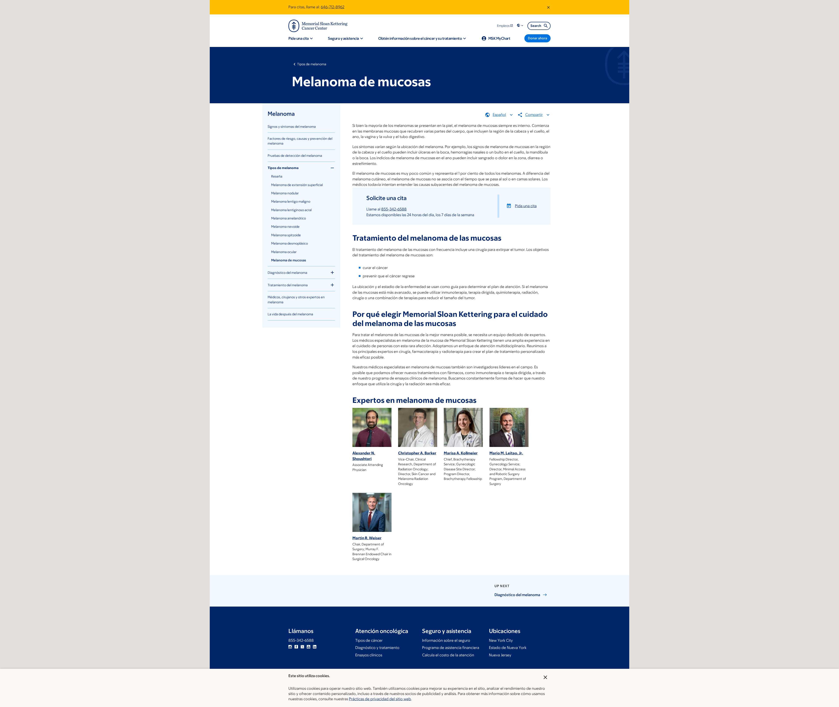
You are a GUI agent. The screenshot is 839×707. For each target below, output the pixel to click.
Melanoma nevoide (285, 226)
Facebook (296, 646)
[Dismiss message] (548, 7)
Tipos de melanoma (311, 64)
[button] (520, 26)
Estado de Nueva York (507, 647)
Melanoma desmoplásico (289, 243)
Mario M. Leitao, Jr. (506, 453)
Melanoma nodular (285, 193)
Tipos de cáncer (369, 640)
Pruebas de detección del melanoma (295, 155)
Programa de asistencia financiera (450, 647)
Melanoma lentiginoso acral (291, 210)
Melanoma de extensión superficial (297, 185)
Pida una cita (526, 206)
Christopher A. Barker (417, 453)
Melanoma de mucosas (288, 260)
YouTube (308, 646)
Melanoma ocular (283, 252)
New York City (501, 640)
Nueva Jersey (500, 655)
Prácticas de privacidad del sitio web (380, 699)
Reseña (276, 176)
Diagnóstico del (517, 595)
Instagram (290, 646)
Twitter (302, 646)
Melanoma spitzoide (286, 235)
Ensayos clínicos (368, 655)
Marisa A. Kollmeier (461, 453)
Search (535, 26)
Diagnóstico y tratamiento (377, 647)
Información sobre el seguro (446, 640)
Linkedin (314, 646)
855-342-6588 (394, 209)
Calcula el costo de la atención (448, 655)
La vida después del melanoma (290, 314)
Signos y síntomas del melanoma (292, 126)
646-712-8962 (332, 7)
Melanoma (281, 113)
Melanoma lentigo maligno (290, 201)
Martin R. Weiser (366, 538)
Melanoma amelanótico (288, 218)
